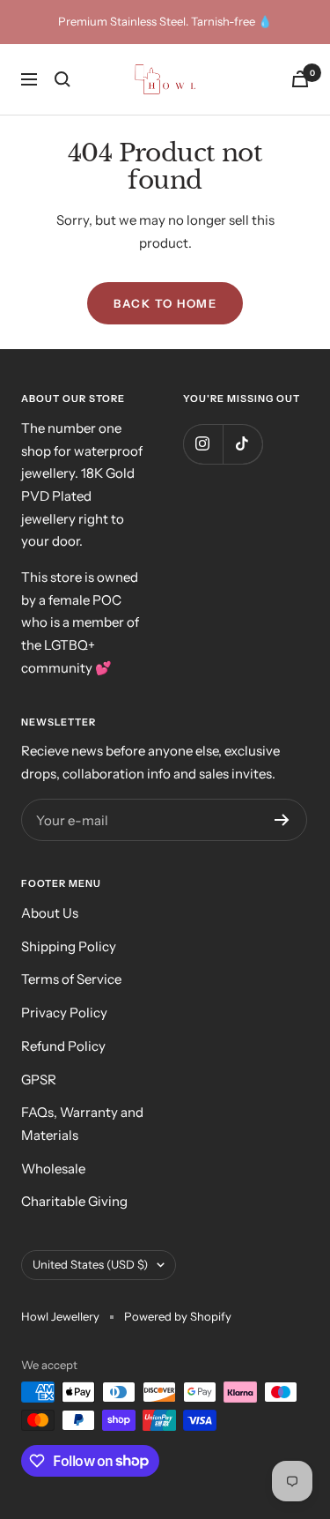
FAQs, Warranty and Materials (82, 1123)
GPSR (38, 1079)
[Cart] (300, 79)
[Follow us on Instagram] (203, 444)
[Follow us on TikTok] (242, 444)
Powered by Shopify (177, 1316)
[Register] (282, 820)
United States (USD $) (90, 1264)
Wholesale (53, 1168)
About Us (49, 913)
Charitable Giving (74, 1201)
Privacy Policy (64, 1012)
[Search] (62, 79)
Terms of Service (71, 979)
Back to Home (165, 303)
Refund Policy (63, 1046)
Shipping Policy (68, 946)
